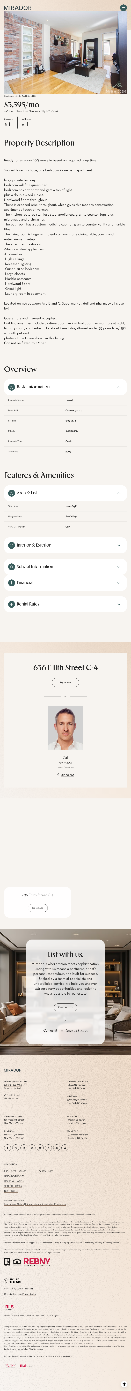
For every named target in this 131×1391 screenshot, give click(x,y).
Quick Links (46, 1171)
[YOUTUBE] (40, 1147)
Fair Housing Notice (14, 1204)
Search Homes (13, 1186)
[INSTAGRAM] (15, 1147)
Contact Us (11, 1191)
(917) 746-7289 (67, 775)
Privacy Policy (29, 1294)
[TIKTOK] (32, 1147)
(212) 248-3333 (77, 1031)
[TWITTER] (48, 1147)
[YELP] (56, 1147)
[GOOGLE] (64, 1147)
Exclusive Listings (15, 1171)
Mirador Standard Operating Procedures (45, 1204)
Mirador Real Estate (14, 1200)
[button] (65, 1007)
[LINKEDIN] (23, 1147)
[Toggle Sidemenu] (123, 7)
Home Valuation (14, 1181)
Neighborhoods (14, 1176)
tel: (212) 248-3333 (13, 1085)
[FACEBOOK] (7, 1147)
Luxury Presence (25, 1289)
